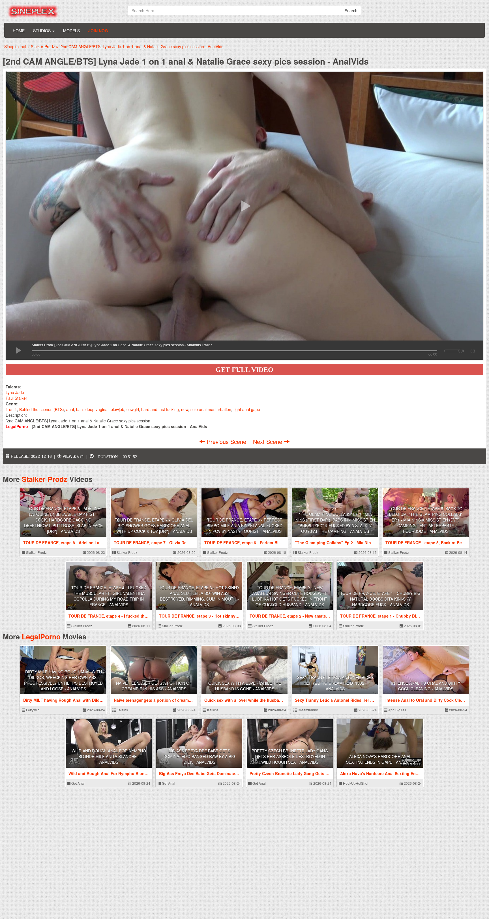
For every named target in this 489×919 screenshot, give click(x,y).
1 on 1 (11, 409)
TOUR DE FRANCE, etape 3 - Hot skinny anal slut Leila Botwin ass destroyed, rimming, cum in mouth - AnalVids (199, 596)
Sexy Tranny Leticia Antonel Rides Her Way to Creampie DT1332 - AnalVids (335, 683)
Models (71, 30)
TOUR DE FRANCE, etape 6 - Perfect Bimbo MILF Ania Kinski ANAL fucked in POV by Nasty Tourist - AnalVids (244, 525)
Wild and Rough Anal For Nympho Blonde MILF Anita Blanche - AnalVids (109, 756)
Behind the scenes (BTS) (41, 409)
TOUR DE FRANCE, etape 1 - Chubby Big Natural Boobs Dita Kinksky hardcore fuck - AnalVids (380, 598)
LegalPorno (41, 636)
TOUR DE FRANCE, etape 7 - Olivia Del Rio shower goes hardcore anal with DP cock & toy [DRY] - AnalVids (154, 525)
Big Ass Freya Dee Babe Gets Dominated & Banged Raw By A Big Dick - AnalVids (199, 756)
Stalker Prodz (44, 479)
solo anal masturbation (210, 409)
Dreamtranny (307, 709)
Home (19, 30)
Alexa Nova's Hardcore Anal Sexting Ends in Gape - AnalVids (380, 759)
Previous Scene (226, 441)
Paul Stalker (16, 398)
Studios (42, 30)
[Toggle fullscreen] (472, 350)
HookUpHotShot (355, 783)
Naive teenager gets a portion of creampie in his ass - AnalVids (154, 686)
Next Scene (268, 441)
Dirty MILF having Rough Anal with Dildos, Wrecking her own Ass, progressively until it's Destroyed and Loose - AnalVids (63, 680)
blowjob (117, 409)
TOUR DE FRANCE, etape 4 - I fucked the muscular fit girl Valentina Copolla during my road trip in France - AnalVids (108, 596)
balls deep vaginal (92, 409)
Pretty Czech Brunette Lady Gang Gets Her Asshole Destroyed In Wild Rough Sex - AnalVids (290, 756)
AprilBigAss (396, 709)
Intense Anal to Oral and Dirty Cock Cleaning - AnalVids (425, 686)
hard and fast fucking (160, 409)
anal (70, 409)
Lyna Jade (15, 392)
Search (351, 10)
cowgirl (132, 409)
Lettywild (32, 709)
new (184, 409)
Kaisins (122, 709)
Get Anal (77, 783)
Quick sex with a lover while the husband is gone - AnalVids (244, 686)
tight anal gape (246, 409)
